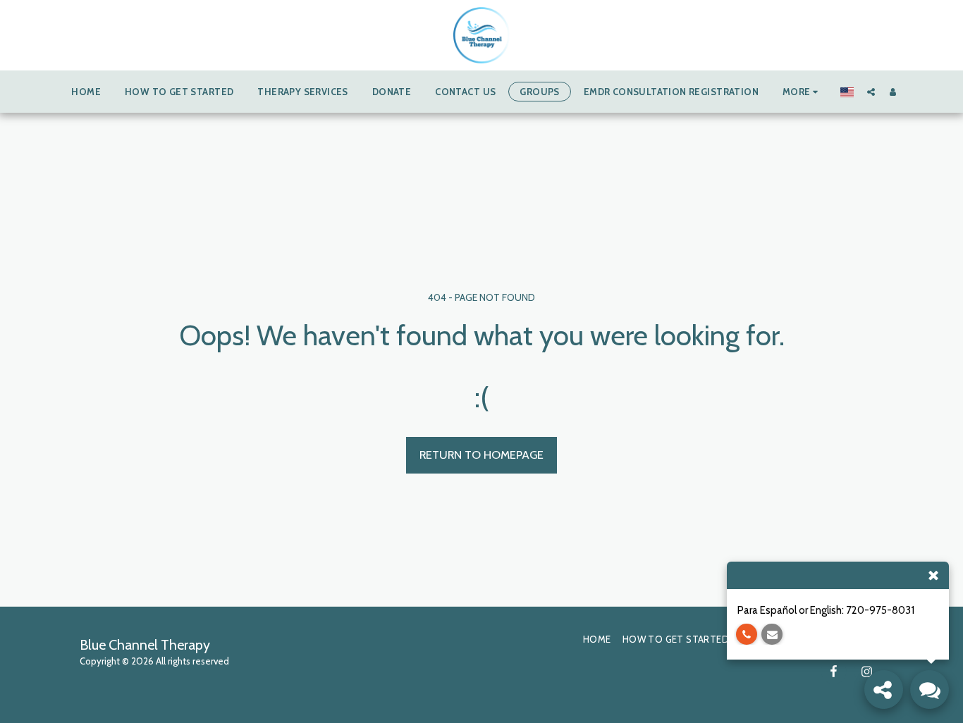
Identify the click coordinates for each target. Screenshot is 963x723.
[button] (871, 92)
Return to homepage (481, 454)
